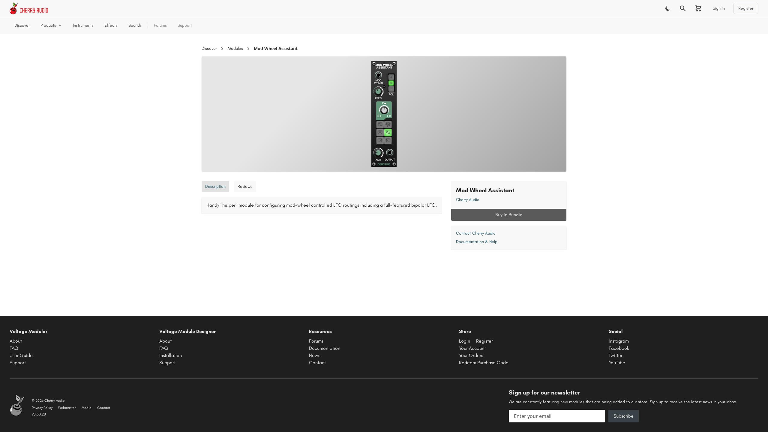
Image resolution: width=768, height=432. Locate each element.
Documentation (324, 348)
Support (185, 25)
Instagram (619, 341)
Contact (317, 362)
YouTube (617, 362)
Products (48, 25)
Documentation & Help (476, 241)
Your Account (472, 348)
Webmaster (67, 408)
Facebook (619, 348)
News (314, 355)
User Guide (21, 355)
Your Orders (471, 355)
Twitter (615, 355)
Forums (160, 25)
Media (87, 408)
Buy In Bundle (509, 215)
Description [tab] (215, 186)
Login (464, 341)
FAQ (14, 348)
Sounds (135, 25)
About (16, 341)
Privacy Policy (42, 408)
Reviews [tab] (245, 186)
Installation (170, 355)
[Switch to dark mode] (667, 8)
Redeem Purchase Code (483, 362)
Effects (111, 25)
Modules (235, 48)
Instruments (83, 25)
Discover (22, 25)
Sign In (719, 8)
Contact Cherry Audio (476, 233)
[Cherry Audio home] (29, 8)
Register (745, 8)
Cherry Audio (467, 199)
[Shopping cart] (698, 8)
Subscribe (624, 416)
